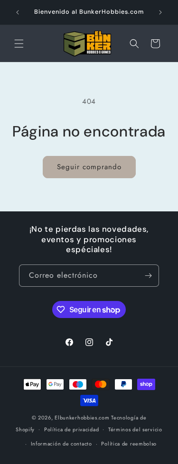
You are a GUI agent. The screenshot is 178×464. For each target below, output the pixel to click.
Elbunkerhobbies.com (82, 417)
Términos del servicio (135, 429)
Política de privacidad (71, 429)
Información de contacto (61, 443)
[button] (19, 43)
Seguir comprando (89, 167)
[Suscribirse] (148, 275)
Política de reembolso (129, 443)
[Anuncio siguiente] (160, 12)
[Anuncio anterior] (17, 12)
